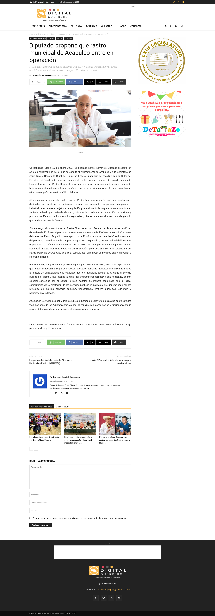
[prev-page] (31, 449)
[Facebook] (169, 2)
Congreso (136, 26)
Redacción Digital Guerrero (44, 75)
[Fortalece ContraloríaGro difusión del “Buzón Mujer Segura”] (45, 424)
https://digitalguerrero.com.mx (61, 381)
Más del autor (62, 407)
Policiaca (76, 26)
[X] (178, 2)
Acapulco (91, 26)
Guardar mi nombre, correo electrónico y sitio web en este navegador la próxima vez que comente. (79, 518)
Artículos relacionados (41, 407)
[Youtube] (183, 2)
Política (59, 38)
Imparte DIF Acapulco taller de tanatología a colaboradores (109, 362)
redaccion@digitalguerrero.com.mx (114, 589)
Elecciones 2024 (58, 26)
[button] (182, 26)
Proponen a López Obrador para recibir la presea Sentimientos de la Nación (114, 440)
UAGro (122, 26)
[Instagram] (174, 2)
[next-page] (36, 449)
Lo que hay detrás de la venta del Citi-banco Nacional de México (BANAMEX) (50, 362)
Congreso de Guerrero (38, 34)
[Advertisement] (132, 14)
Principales (38, 26)
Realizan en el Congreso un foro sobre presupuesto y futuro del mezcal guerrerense (78, 440)
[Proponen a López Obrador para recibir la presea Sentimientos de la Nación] (115, 424)
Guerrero (106, 26)
